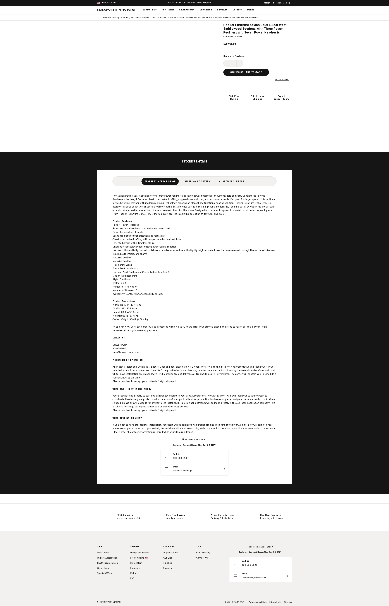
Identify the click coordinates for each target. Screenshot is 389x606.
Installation (278, 3)
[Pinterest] (209, 565)
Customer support (231, 181)
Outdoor (237, 9)
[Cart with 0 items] (284, 10)
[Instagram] (198, 565)
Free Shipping (137, 558)
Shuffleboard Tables (107, 563)
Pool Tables (168, 9)
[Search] (271, 10)
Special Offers (104, 573)
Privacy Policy (275, 602)
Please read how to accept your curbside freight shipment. (144, 381)
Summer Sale (150, 9)
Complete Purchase (234, 56)
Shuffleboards (186, 9)
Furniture (222, 9)
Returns (134, 573)
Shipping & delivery (197, 181)
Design (266, 3)
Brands (250, 9)
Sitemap (288, 602)
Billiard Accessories (107, 558)
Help (288, 3)
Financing (135, 568)
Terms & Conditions (258, 602)
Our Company (203, 552)
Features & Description (160, 181)
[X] (214, 565)
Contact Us (202, 558)
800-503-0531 (109, 3)
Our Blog (167, 558)
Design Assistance (139, 552)
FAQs (133, 578)
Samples (167, 568)
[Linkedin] (220, 565)
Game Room (206, 9)
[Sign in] (278, 10)
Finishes (167, 563)
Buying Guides (170, 552)
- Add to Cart (246, 72)
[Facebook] (203, 565)
